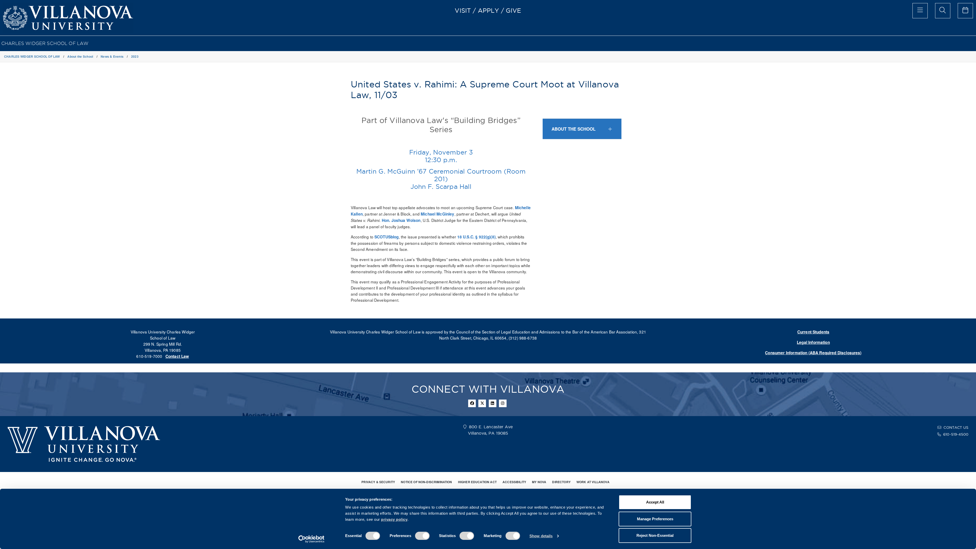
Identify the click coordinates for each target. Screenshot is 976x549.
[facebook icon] (472, 403)
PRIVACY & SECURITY (378, 482)
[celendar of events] (965, 10)
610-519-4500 (955, 434)
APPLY (488, 10)
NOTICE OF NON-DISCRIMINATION (426, 482)
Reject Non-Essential (655, 535)
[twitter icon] (482, 403)
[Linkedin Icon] (492, 403)
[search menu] (942, 10)
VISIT (463, 10)
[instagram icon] (503, 403)
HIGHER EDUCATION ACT (477, 482)
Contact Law (177, 356)
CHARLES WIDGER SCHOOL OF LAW (44, 43)
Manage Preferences (655, 519)
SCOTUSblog (386, 237)
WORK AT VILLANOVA (592, 482)
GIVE (513, 10)
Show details (541, 536)
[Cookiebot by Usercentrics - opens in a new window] (311, 539)
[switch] (422, 536)
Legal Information (813, 342)
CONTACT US (955, 427)
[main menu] (920, 10)
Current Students (813, 332)
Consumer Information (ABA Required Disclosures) (813, 353)
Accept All (655, 502)
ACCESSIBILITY (514, 482)
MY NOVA (539, 482)
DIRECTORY (561, 482)
